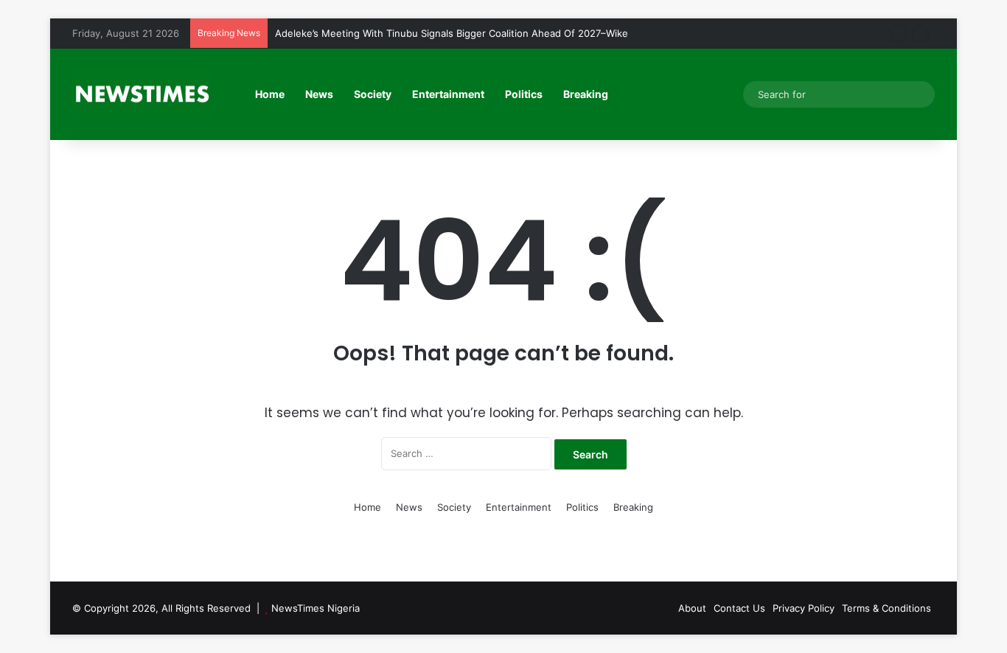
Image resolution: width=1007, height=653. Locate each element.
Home (270, 94)
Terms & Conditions (886, 608)
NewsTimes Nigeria (315, 608)
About (692, 608)
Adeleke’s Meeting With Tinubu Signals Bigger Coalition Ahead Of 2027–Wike (451, 33)
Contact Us (739, 608)
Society (372, 94)
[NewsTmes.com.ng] (140, 94)
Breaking (585, 94)
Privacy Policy (803, 608)
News (319, 94)
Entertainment (448, 94)
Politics (524, 94)
